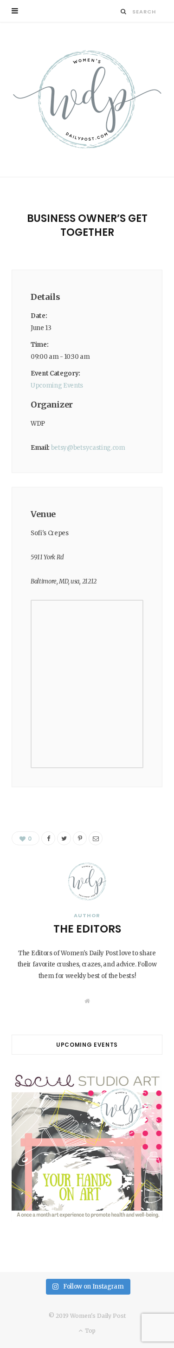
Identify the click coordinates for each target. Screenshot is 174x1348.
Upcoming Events (57, 385)
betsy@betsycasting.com (88, 448)
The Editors (87, 928)
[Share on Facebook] (48, 838)
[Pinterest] (80, 838)
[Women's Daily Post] (87, 99)
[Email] (96, 838)
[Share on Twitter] (64, 838)
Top (90, 1330)
